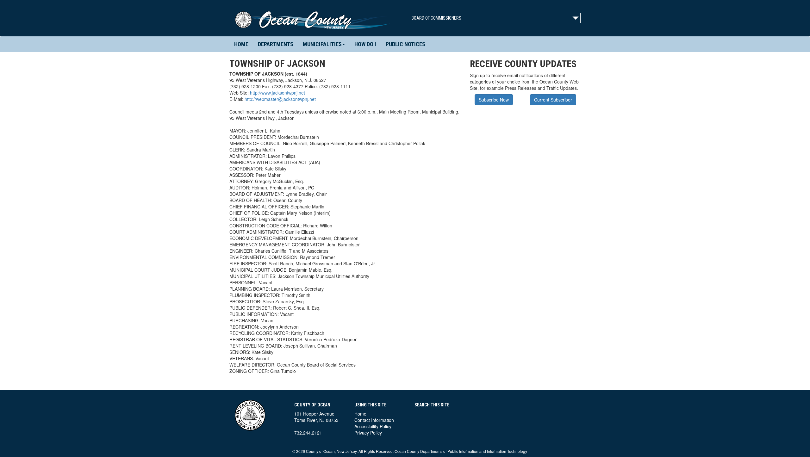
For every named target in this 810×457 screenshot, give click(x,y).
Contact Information (374, 420)
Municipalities (322, 44)
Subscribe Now (494, 99)
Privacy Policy (368, 432)
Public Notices (405, 44)
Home (241, 44)
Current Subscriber (553, 99)
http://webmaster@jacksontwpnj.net (280, 99)
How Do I (365, 44)
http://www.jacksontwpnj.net (277, 93)
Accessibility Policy (372, 426)
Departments (275, 44)
